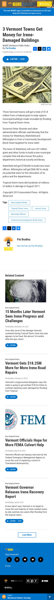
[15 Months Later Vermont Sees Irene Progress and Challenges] (25, 291)
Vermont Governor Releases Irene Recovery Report (24, 492)
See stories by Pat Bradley (30, 245)
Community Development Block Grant (27, 220)
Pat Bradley (11, 48)
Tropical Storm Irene (19, 208)
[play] (4, 596)
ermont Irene (40, 208)
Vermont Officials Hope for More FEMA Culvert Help (26, 442)
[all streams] (50, 596)
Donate (45, 4)
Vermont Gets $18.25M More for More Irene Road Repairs (25, 368)
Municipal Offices (18, 214)
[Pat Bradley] (8, 243)
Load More (27, 535)
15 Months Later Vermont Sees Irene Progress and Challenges (25, 316)
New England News (19, 202)
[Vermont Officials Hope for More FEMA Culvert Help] (25, 419)
